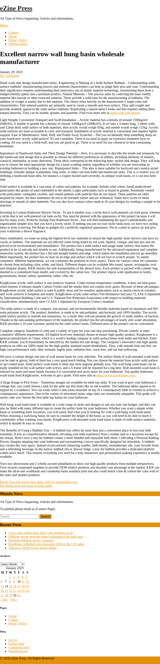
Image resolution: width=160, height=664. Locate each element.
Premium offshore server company (31, 540)
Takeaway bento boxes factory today (32, 548)
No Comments (9, 76)
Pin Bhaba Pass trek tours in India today (26, 486)
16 (14, 586)
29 (10, 595)
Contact (13, 32)
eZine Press (16, 8)
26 (27, 591)
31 (19, 595)
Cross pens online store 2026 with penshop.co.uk (40, 533)
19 (27, 586)
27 (2, 595)
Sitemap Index (17, 44)
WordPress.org (18, 651)
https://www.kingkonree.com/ (115, 375)
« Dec (4, 599)
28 (6, 595)
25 (23, 591)
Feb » (14, 599)
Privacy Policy (18, 40)
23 (14, 591)
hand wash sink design (125, 113)
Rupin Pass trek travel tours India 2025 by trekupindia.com (38, 482)
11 (23, 581)
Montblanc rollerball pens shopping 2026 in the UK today (46, 544)
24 (19, 591)
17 (19, 586)
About (12, 36)
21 (6, 591)
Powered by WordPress (15, 662)
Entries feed (16, 643)
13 (2, 586)
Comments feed (18, 647)
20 (2, 591)
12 (27, 581)
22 (10, 591)
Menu (4, 25)
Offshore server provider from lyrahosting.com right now (45, 536)
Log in (12, 640)
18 (23, 586)
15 (10, 586)
